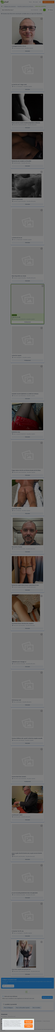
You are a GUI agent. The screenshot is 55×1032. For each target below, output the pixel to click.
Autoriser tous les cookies (28, 1022)
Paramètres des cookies (28, 1026)
